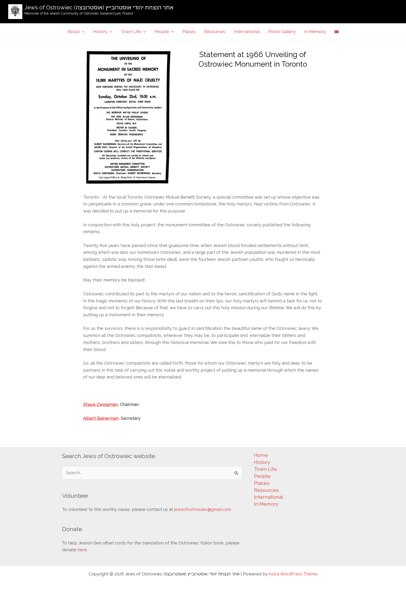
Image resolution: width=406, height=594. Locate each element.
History (100, 31)
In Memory (315, 31)
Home (261, 455)
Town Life (131, 31)
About (73, 31)
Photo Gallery (282, 31)
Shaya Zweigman (100, 404)
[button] (82, 31)
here (82, 549)
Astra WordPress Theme (293, 573)
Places (189, 31)
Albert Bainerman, (101, 418)
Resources (214, 31)
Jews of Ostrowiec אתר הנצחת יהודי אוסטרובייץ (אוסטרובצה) (98, 7)
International (247, 31)
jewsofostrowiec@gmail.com (202, 509)
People (161, 31)
